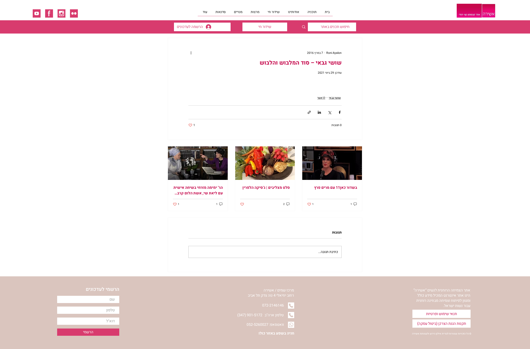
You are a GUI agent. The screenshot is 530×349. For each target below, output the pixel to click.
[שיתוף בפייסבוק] (340, 112)
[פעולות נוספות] (190, 52)
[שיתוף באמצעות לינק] (309, 112)
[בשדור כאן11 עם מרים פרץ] (332, 163)
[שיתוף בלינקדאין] (319, 112)
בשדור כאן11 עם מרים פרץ (335, 187)
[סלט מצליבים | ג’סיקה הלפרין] (265, 163)
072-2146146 (273, 305)
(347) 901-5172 (249, 315)
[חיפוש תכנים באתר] (303, 27)
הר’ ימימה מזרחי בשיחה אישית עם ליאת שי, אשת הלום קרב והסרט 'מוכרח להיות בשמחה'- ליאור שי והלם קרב (198, 190)
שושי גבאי (335, 98)
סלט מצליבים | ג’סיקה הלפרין (266, 187)
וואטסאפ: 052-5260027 (265, 324)
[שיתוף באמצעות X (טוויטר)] (329, 112)
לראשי (321, 98)
